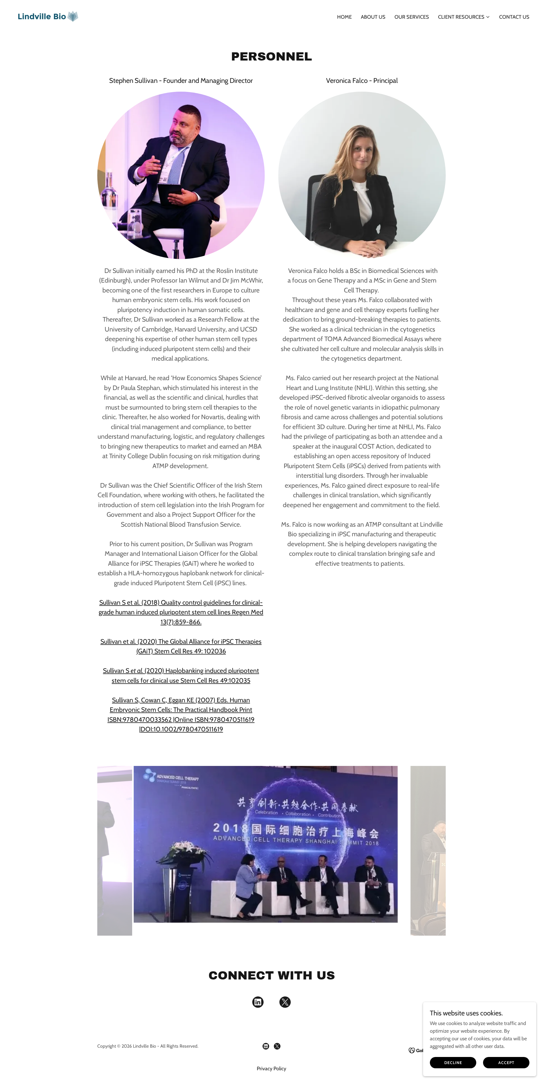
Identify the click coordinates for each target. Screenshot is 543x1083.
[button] (464, 17)
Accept (506, 1062)
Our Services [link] (412, 17)
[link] (48, 16)
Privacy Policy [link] (271, 1068)
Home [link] (344, 17)
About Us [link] (373, 17)
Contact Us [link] (514, 17)
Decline (453, 1062)
